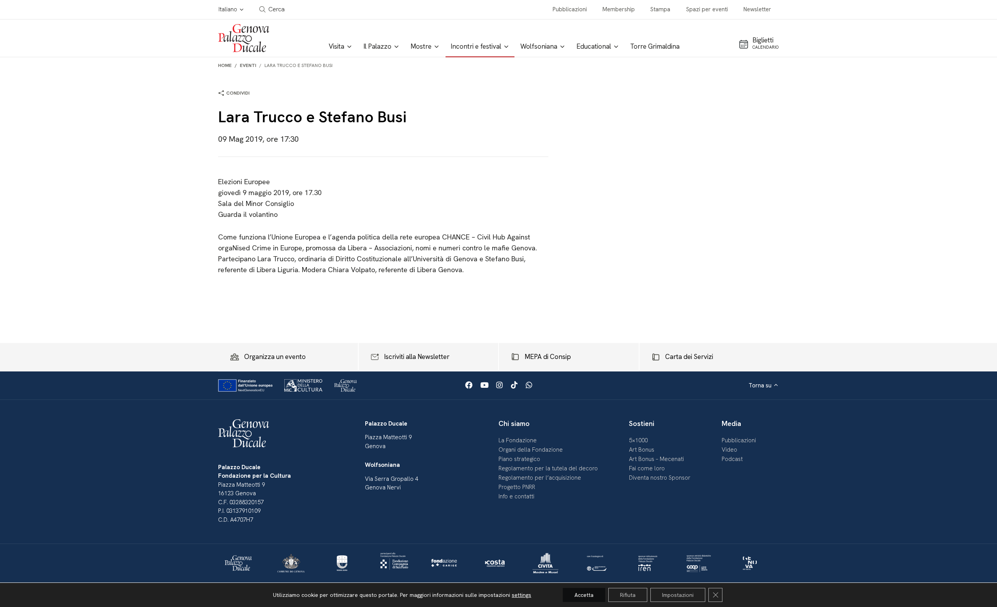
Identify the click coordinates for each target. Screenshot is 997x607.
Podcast (732, 459)
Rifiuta (628, 594)
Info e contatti (516, 496)
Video (729, 450)
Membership (618, 9)
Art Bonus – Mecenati (656, 459)
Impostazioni (678, 594)
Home (225, 65)
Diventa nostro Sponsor (660, 478)
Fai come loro (647, 468)
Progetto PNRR (516, 487)
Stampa (660, 9)
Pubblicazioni (570, 9)
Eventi (248, 65)
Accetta (584, 594)
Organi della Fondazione (530, 450)
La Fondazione (517, 440)
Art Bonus (641, 450)
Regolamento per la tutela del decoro (548, 468)
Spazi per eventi (707, 9)
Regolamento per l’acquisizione (539, 478)
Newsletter (757, 9)
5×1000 (638, 440)
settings (521, 594)
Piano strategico (519, 459)
